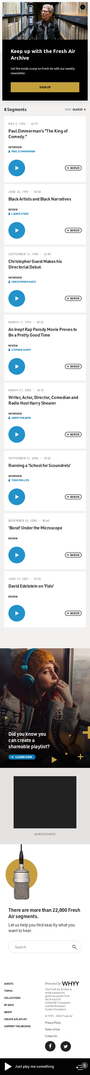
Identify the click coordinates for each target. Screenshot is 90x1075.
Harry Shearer (21, 417)
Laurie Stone (20, 213)
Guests (8, 983)
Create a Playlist (15, 1019)
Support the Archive (17, 1026)
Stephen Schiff (21, 349)
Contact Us (51, 1036)
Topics (8, 990)
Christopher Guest (24, 281)
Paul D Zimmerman (23, 151)
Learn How (23, 757)
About (8, 1012)
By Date (9, 1005)
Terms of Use (52, 1029)
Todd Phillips (20, 480)
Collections (12, 997)
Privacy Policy (53, 1022)
